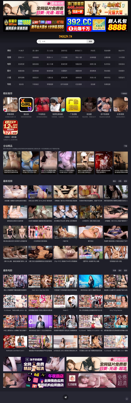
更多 (125, 181)
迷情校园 (79, 77)
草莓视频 (50, 84)
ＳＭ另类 (122, 57)
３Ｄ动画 (64, 57)
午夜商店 (36, 84)
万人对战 (50, 51)
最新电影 (7, 270)
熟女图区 (107, 71)
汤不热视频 (64, 84)
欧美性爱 (64, 64)
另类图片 (122, 71)
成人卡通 (50, 64)
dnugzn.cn (65, 36)
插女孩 (21, 84)
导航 (9, 84)
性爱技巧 (122, 77)
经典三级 (93, 64)
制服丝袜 (79, 64)
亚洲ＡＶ (21, 57)
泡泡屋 (93, 84)
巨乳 (120, 181)
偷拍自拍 (36, 64)
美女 (114, 181)
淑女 (120, 270)
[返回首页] (126, 398)
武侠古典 (64, 77)
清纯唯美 (93, 71)
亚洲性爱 (21, 64)
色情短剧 (107, 84)
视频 (9, 57)
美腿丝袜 (79, 71)
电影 (9, 64)
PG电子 (21, 51)
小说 (9, 77)
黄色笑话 (107, 77)
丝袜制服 (93, 57)
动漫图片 (64, 71)
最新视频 (7, 181)
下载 (125, 146)
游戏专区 (64, 51)
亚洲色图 (36, 71)
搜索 (90, 41)
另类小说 (93, 77)
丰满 (114, 270)
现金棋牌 (107, 51)
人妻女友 (50, 77)
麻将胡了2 (78, 51)
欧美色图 (50, 71)
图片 (9, 70)
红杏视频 (79, 84)
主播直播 (107, 57)
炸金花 (93, 51)
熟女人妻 (79, 57)
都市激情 (21, 77)
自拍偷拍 (36, 57)
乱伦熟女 (107, 64)
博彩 (9, 50)
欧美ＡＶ (50, 57)
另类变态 (122, 64)
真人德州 (36, 51)
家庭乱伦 (36, 77)
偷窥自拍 (21, 71)
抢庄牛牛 (122, 51)
